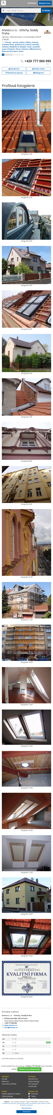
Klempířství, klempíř (17, 47)
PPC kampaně (33, 1084)
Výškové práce (35, 49)
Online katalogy (33, 1081)
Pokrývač (11, 49)
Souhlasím (26, 1112)
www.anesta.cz (10, 1025)
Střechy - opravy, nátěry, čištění (18, 42)
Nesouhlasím (26, 1108)
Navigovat (39, 73)
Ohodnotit (14, 69)
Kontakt (4, 1079)
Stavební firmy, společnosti (13, 44)
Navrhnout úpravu (15, 73)
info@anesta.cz (11, 1027)
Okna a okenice (22, 49)
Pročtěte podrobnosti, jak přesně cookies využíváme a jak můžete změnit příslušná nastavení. (26, 1104)
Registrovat (45, 3)
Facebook (34, 1094)
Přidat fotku (39, 69)
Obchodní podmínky (9, 1084)
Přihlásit (32, 3)
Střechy (35, 42)
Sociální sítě (32, 1086)
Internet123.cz (33, 1079)
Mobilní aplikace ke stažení (11, 1094)
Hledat (47, 10)
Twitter (33, 1096)
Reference (5, 1081)
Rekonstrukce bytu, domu (12, 51)
